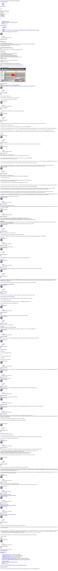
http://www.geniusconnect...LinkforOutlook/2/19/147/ (8, 495)
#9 (0, 217)
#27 (0, 448)
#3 (0, 108)
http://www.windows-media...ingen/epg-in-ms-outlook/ (8, 505)
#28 (0, 464)
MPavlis (3, 519)
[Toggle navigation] (6, 25)
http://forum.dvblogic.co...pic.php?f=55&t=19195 (7, 296)
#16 (0, 313)
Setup (9, 554)
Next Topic (4, 27)
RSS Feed (16, 31)
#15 (0, 292)
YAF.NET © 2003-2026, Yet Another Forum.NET (19, 565)
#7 (0, 174)
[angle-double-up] (0, 570)
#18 (0, 337)
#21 (0, 377)
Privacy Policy (2, 565)
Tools (3, 30)
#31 (0, 503)
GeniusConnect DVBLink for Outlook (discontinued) (10, 22)
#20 (0, 368)
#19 (0, 347)
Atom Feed (13, 31)
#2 (0, 93)
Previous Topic (4, 26)
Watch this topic (4, 31)
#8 (0, 204)
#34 (0, 547)
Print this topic (9, 31)
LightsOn (3, 90)
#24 (0, 405)
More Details (35, 568)
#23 (0, 396)
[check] (0, 19)
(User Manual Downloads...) (15, 85)
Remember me (3, 14)
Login (14, 0)
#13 (0, 267)
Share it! (3, 29)
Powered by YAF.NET (8, 565)
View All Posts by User (3, 83)
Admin (3, 36)
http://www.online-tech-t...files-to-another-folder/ (7, 284)
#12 (0, 255)
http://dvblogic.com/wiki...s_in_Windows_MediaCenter (8, 327)
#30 (0, 493)
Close (38, 568)
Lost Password (2, 16)
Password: (1, 12)
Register (17, 0)
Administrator (19, 558)
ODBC (9, 557)
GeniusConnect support (3, 1)
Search (3, 3)
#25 (0, 414)
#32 (0, 513)
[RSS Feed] (0, 551)
